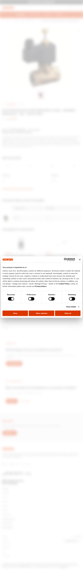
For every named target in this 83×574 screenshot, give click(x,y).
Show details (71, 307)
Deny (15, 313)
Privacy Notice (40, 286)
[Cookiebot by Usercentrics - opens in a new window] (65, 259)
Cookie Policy (64, 284)
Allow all (68, 313)
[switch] (31, 299)
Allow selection (41, 313)
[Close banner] (80, 259)
